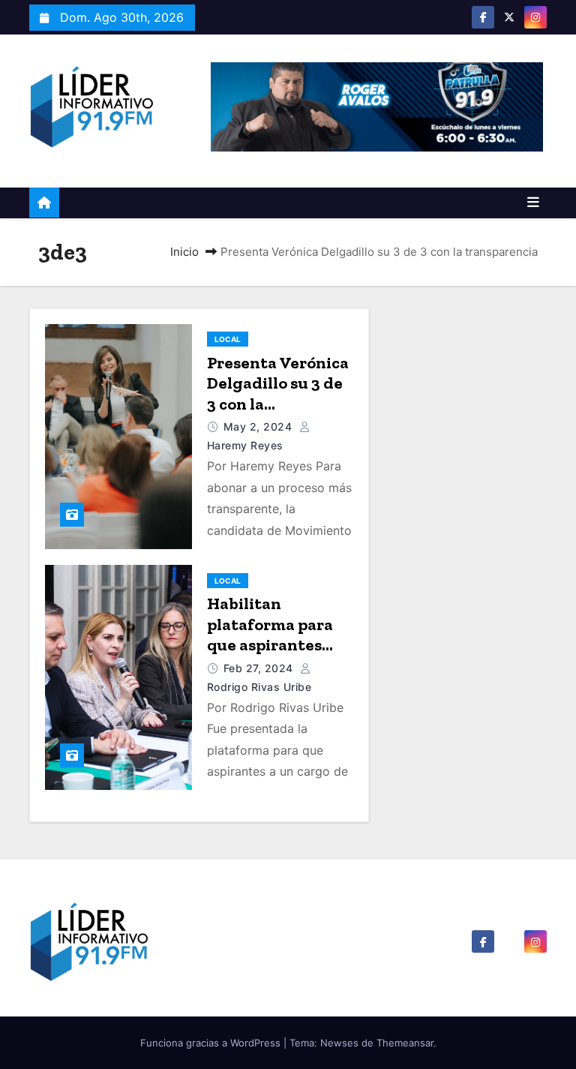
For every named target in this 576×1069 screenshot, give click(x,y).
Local (227, 339)
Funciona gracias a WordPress (212, 1043)
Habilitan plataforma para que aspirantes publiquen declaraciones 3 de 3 (278, 655)
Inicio (184, 252)
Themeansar (405, 1043)
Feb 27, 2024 (260, 668)
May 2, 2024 (260, 426)
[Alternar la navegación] (533, 202)
